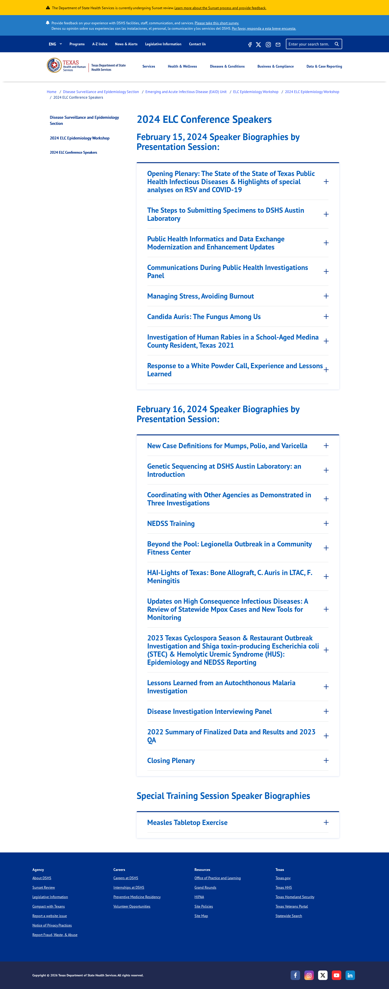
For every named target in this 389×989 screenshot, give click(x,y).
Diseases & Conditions (227, 66)
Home (52, 91)
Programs (77, 44)
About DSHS (41, 878)
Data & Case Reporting (324, 66)
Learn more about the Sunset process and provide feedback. (220, 8)
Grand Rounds (205, 887)
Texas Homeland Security (295, 897)
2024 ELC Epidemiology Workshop (312, 91)
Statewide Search (289, 916)
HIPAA (199, 897)
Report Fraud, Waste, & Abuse (54, 934)
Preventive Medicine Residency (137, 897)
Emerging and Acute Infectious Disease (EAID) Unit (186, 91)
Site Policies (203, 906)
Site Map (201, 916)
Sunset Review (43, 887)
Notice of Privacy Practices (52, 925)
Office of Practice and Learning (217, 878)
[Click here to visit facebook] (249, 45)
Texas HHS (284, 887)
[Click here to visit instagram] (268, 45)
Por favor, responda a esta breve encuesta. (264, 28)
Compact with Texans (48, 906)
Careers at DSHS (125, 878)
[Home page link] (86, 65)
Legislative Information (163, 44)
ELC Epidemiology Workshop (255, 91)
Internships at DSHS (128, 887)
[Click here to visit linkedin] (350, 975)
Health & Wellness (182, 66)
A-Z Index (99, 44)
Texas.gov (283, 878)
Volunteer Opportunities (131, 906)
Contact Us (197, 44)
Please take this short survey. (217, 23)
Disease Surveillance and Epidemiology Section (101, 91)
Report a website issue (49, 916)
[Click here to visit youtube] (336, 975)
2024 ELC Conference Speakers (73, 152)
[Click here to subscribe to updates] (278, 45)
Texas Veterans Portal (292, 906)
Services (148, 66)
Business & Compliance (276, 66)
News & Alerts (126, 44)
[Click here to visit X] (258, 45)
